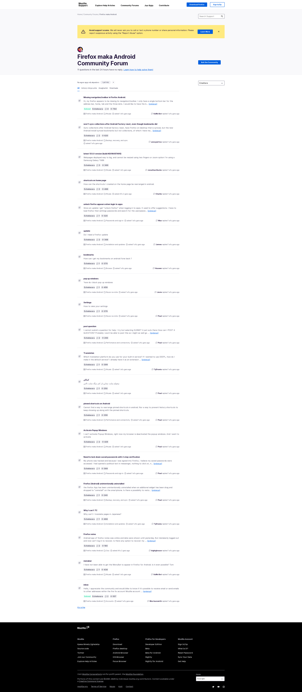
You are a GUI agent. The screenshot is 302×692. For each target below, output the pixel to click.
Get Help (182, 661)
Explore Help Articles (105, 5)
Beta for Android (153, 653)
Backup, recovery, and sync (117, 140)
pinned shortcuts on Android (97, 403)
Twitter (80, 653)
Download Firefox (196, 5)
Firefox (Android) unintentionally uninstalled (104, 483)
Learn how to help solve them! (138, 69)
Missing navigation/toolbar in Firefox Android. (105, 97)
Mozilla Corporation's (92, 674)
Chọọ (222, 16)
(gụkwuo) (153, 104)
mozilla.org (82, 686)
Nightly (148, 657)
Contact (129, 686)
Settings (87, 302)
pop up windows (91, 278)
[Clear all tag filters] (113, 82)
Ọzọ (107, 551)
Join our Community (86, 657)
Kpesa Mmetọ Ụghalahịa (88, 644)
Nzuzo (112, 686)
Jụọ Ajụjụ (149, 5)
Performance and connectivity (118, 343)
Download (117, 644)
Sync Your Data (185, 657)
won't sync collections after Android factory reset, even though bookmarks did (120, 124)
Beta (147, 648)
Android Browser (120, 653)
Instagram (224, 687)
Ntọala (108, 114)
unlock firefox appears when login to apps (103, 204)
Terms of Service (98, 686)
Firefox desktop (120, 648)
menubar (88, 561)
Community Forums (130, 5)
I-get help (105, 82)
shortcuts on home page (95, 180)
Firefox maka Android (94, 114)
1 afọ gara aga (173, 114)
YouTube (218, 687)
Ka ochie (81, 607)
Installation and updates (115, 244)
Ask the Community (209, 62)
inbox (86, 585)
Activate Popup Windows (95, 430)
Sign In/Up (217, 5)
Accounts (110, 601)
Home (79, 14)
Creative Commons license (91, 681)
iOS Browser (118, 657)
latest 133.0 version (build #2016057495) (102, 153)
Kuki (120, 686)
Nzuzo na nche (112, 292)
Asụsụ (198, 674)
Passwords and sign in (114, 221)
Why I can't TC (90, 510)
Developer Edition (153, 644)
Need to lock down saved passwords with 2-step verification (112, 457)
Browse (109, 268)
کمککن (86, 380)
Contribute (164, 5)
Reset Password (185, 653)
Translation (89, 353)
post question (90, 326)
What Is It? (183, 648)
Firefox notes (90, 534)
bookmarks (89, 255)
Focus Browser (119, 661)
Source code (83, 648)
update (87, 231)
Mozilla (83, 628)
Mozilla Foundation (134, 674)
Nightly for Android (154, 661)
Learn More (205, 32)
